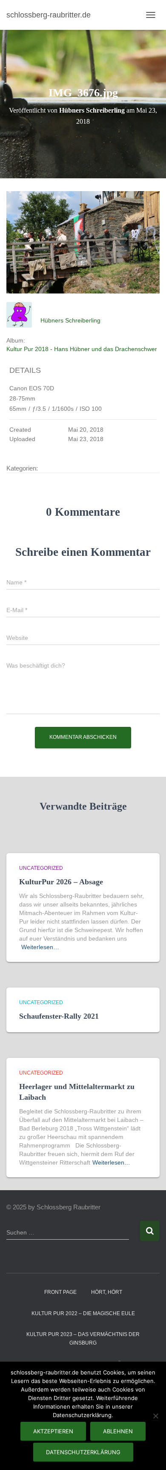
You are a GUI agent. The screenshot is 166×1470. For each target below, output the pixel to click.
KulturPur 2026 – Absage (61, 881)
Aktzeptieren (53, 1431)
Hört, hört (106, 1292)
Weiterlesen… (40, 947)
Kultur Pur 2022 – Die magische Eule (83, 1313)
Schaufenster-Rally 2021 (59, 1016)
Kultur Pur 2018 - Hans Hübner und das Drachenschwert (82, 349)
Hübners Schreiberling (70, 320)
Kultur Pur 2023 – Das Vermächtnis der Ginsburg (83, 1338)
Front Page (60, 1292)
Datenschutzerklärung (83, 1452)
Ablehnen (118, 1431)
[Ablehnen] (155, 1416)
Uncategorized (41, 868)
